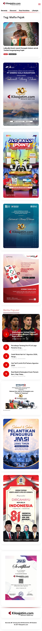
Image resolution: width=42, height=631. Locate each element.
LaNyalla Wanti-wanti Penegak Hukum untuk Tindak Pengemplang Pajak (20, 49)
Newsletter (26, 622)
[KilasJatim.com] (11, 3)
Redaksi (34, 622)
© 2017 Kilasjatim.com (21, 624)
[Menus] (39, 4)
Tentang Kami (16, 622)
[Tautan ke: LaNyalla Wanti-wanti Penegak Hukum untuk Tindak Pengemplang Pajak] (21, 34)
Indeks (5, 54)
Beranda (8, 622)
